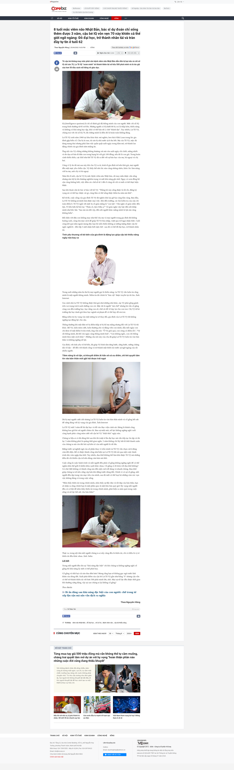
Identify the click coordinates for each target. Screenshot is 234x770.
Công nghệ (102, 735)
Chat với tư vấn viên (114, 755)
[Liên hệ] (75, 53)
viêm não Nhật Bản (79, 623)
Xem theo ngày (100, 633)
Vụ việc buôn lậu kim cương (83, 12)
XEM (137, 633)
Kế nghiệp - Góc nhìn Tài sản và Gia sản (146, 8)
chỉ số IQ (98, 623)
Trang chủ (54, 735)
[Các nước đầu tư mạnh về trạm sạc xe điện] (97, 704)
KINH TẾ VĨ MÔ (73, 18)
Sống (92, 47)
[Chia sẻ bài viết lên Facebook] (56, 62)
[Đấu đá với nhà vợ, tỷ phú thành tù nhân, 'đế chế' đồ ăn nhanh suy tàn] (67, 704)
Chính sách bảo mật (56, 757)
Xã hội (65, 735)
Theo (101, 609)
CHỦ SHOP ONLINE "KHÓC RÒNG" (115, 8)
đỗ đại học (90, 623)
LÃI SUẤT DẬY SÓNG (91, 8)
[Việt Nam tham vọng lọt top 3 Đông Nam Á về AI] (126, 704)
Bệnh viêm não (108, 623)
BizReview (76, 8)
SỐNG (116, 18)
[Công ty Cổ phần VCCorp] (143, 742)
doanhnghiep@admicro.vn (116, 750)
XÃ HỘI (59, 18)
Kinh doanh (89, 735)
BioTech (166, 8)
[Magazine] (54, 2)
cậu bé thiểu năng (120, 623)
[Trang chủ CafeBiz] (52, 18)
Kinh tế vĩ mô (76, 735)
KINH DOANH (89, 18)
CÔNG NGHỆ (104, 18)
